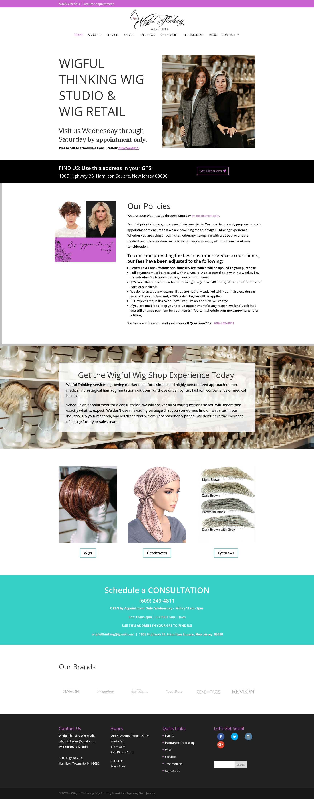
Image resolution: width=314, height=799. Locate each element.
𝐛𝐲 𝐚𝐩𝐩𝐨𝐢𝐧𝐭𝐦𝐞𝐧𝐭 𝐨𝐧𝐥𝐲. (206, 216)
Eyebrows (147, 35)
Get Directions (211, 171)
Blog (213, 35)
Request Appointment (98, 4)
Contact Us (172, 771)
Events (169, 736)
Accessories (169, 35)
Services (112, 35)
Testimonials (193, 35)
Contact (229, 35)
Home (79, 35)
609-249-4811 (128, 148)
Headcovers (157, 552)
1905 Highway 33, (71, 758)
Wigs (127, 35)
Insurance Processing (180, 743)
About (93, 35)
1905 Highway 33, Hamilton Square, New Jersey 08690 (181, 634)
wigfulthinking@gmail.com (77, 741)
